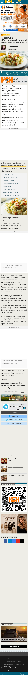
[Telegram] (10, 541)
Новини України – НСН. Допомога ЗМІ (11, 658)
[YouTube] (18, 541)
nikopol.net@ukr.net (12, 49)
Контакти (23, 658)
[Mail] (22, 541)
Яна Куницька (14, 46)
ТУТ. (22, 392)
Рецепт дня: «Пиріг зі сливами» (16, 475)
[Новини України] (13, 1)
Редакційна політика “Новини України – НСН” (14, 664)
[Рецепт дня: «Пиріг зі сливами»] (4, 478)
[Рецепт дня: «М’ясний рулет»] (4, 469)
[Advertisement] (14, 145)
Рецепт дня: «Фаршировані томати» (15, 459)
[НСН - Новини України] (14, 406)
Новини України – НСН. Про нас (14, 661)
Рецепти (8, 34)
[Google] (14, 541)
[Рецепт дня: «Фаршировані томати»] (4, 461)
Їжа (2, 34)
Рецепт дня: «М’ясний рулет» (15, 467)
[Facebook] (5, 541)
